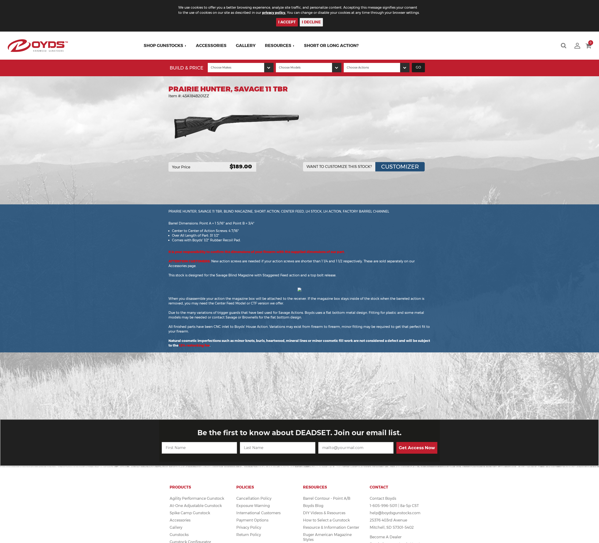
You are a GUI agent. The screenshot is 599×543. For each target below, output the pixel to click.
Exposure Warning (253, 505)
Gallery (246, 45)
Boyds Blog (313, 505)
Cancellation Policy (253, 498)
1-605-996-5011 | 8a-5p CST (394, 505)
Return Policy (248, 534)
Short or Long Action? (331, 45)
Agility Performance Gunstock (197, 498)
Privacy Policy (248, 527)
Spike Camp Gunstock (190, 513)
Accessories (211, 45)
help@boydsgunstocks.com (395, 513)
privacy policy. (274, 13)
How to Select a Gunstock (326, 520)
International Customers (258, 513)
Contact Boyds (383, 498)
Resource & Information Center (331, 527)
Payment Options (252, 520)
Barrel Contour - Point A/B (326, 498)
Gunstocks (179, 534)
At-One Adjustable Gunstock (196, 505)
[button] (165, 46)
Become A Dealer (386, 537)
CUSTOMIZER (400, 166)
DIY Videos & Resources (324, 513)
